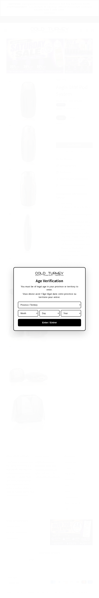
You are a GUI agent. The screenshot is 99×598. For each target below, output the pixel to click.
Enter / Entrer (49, 322)
